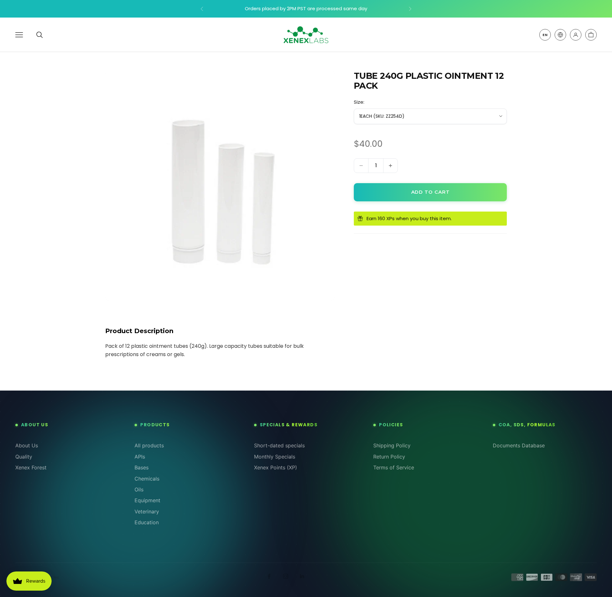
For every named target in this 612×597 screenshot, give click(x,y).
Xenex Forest (31, 467)
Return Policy (389, 456)
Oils (139, 489)
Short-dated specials (279, 445)
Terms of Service (393, 467)
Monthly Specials (274, 456)
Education (147, 522)
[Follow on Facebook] (269, 576)
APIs (140, 456)
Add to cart (430, 192)
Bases (142, 467)
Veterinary (147, 511)
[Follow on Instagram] (285, 576)
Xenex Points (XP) (275, 467)
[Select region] (560, 35)
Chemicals (147, 478)
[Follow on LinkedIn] (302, 576)
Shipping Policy (392, 445)
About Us (26, 445)
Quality (23, 456)
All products (149, 445)
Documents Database (519, 445)
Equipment (147, 500)
